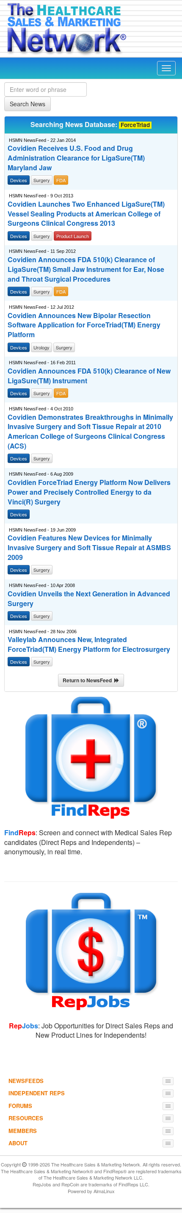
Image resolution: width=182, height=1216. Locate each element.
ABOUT (18, 1143)
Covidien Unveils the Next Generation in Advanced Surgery (89, 598)
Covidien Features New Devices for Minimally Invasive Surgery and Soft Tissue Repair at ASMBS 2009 (89, 547)
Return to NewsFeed (88, 680)
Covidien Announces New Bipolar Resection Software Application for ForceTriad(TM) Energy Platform (84, 325)
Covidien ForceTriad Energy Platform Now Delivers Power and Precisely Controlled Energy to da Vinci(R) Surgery (89, 492)
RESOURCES (25, 1118)
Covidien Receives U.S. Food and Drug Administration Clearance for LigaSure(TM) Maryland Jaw (76, 158)
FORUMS (20, 1106)
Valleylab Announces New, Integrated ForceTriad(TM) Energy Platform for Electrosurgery (89, 644)
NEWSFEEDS (26, 1081)
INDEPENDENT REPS (36, 1093)
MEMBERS (22, 1131)
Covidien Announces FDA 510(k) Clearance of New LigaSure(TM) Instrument (89, 375)
